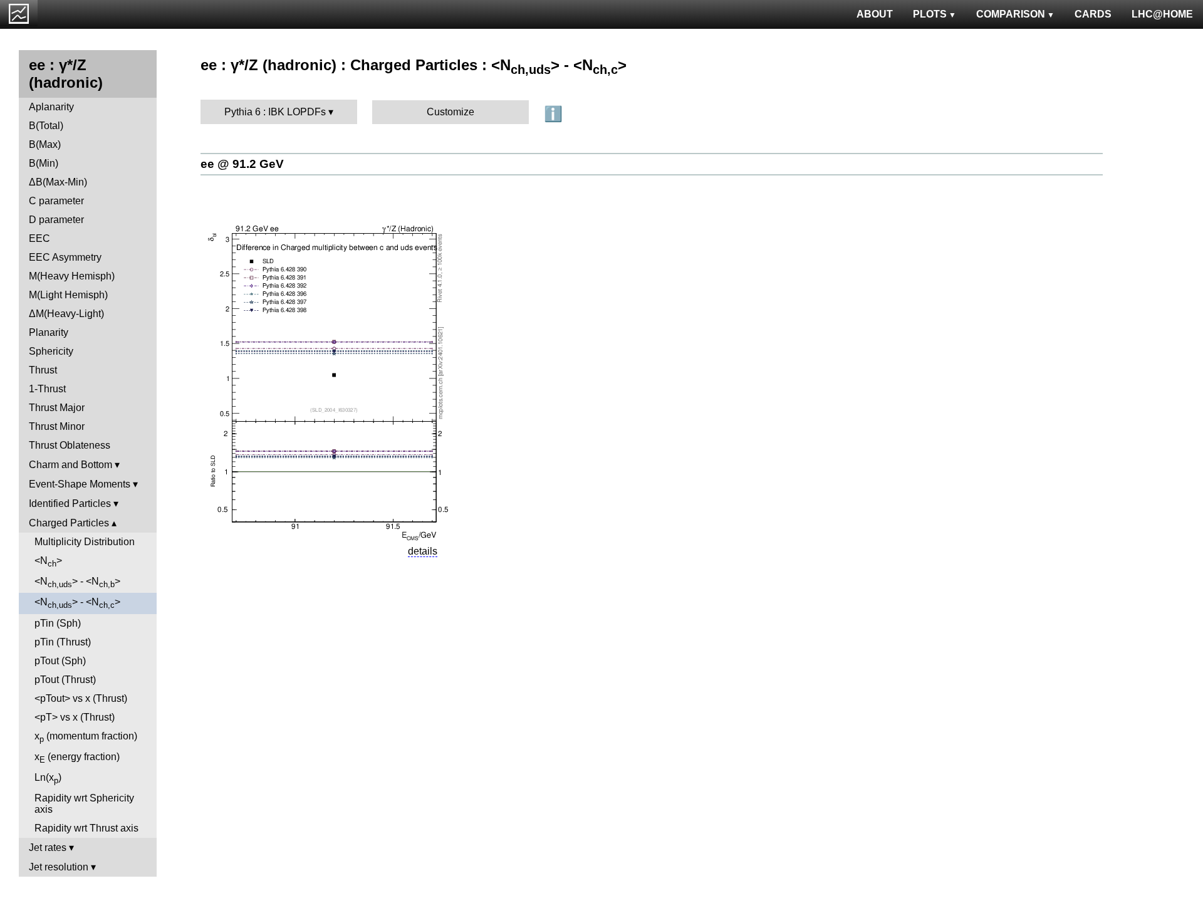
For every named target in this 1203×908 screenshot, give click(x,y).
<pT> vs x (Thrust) (74, 717)
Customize (450, 112)
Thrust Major (57, 407)
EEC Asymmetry (65, 257)
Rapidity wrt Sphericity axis (84, 804)
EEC (39, 238)
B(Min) (43, 163)
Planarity (48, 332)
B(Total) (46, 125)
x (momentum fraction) (85, 737)
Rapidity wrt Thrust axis (86, 828)
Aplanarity (51, 107)
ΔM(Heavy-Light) (66, 313)
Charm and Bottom (70, 464)
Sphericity (51, 351)
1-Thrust (47, 389)
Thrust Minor (57, 426)
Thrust (43, 370)
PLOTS (930, 14)
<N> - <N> (77, 582)
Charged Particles (69, 523)
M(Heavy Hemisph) (72, 276)
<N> (48, 561)
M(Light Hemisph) (68, 295)
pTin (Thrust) (62, 642)
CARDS (1093, 14)
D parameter (56, 219)
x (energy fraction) (77, 757)
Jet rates (47, 847)
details (422, 551)
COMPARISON (1010, 14)
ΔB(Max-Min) (58, 182)
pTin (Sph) (57, 623)
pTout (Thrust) (65, 679)
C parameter (56, 201)
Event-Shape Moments (79, 484)
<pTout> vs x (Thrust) (80, 698)
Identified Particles (70, 503)
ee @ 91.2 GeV (242, 163)
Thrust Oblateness (69, 445)
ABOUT (875, 14)
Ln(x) (47, 778)
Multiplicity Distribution (84, 541)
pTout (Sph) (60, 660)
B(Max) (45, 144)
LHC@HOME (1162, 14)
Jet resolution (58, 867)
